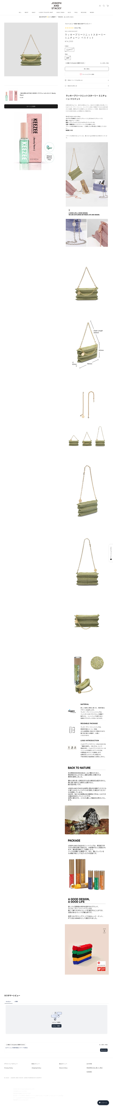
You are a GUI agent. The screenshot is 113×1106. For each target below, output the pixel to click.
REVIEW (83, 12)
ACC (69, 12)
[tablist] (56, 1001)
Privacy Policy (8, 1068)
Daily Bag (60, 12)
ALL (20, 12)
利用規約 (89, 1072)
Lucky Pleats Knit (46, 12)
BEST (26, 12)
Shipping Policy (36, 1068)
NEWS (92, 12)
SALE (33, 12)
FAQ (76, 12)
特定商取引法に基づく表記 (94, 1068)
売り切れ (87, 69)
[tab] (9, 1001)
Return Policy (63, 1068)
